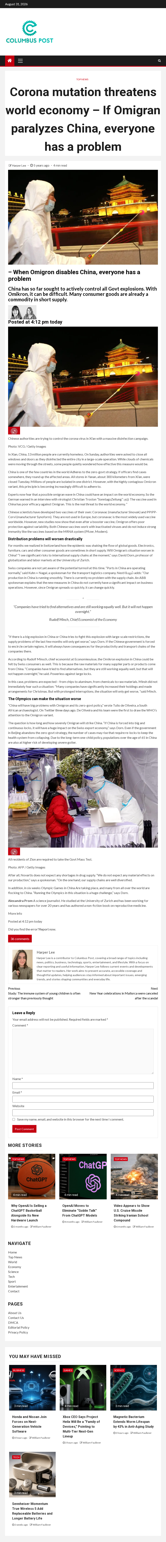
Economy (14, 1267)
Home (12, 1252)
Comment (20, 1025)
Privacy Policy (18, 1332)
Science (13, 1272)
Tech (11, 1276)
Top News (82, 79)
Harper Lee (19, 165)
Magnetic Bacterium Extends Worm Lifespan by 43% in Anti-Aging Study (133, 1422)
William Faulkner (42, 1226)
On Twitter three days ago (57, 710)
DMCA (13, 1322)
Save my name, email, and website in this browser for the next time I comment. (70, 1119)
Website (18, 1106)
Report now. (47, 929)
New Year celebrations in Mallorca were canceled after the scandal (123, 993)
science (119, 1370)
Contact (13, 1291)
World (12, 1262)
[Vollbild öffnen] (14, 430)
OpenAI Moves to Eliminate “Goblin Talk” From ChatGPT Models (79, 1210)
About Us (14, 1313)
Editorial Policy (18, 1327)
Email (17, 1092)
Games (68, 1370)
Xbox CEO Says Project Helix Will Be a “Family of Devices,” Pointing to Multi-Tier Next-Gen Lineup (81, 1426)
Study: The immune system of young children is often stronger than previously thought (44, 993)
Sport (12, 1281)
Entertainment (18, 1286)
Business (18, 1370)
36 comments (20, 939)
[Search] (159, 60)
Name (17, 1079)
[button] (83, 312)
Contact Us (16, 1318)
